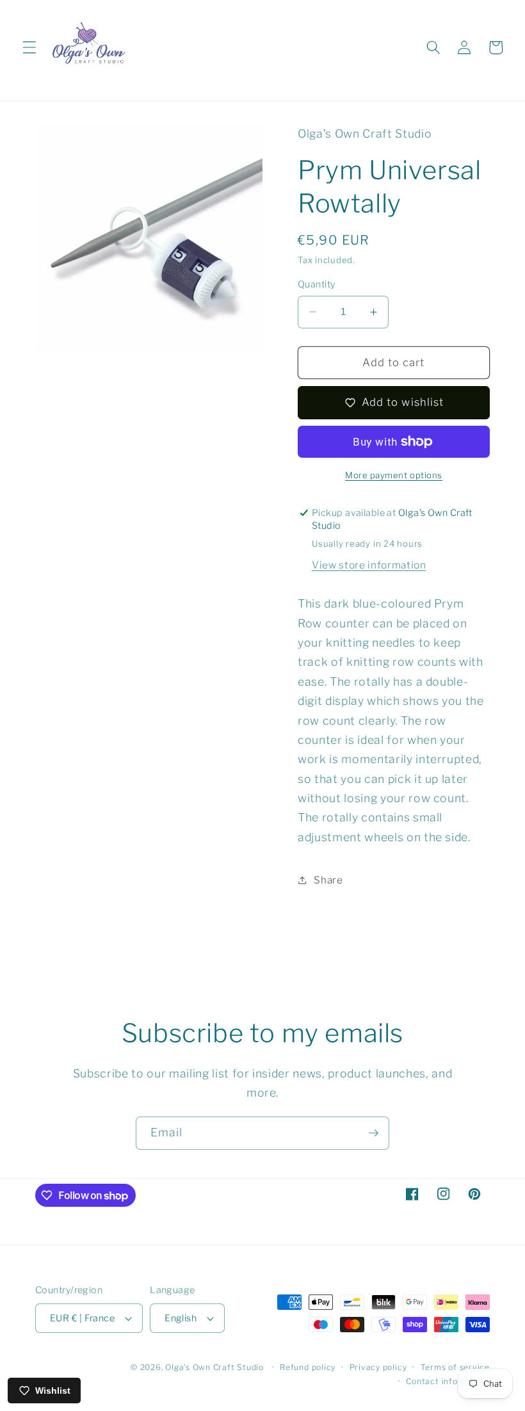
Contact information (448, 1381)
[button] (29, 47)
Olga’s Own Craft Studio (214, 1367)
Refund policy (307, 1367)
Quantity (316, 284)
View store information (369, 565)
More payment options (393, 475)
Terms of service (455, 1367)
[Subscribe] (373, 1133)
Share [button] (328, 880)
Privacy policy (378, 1367)
